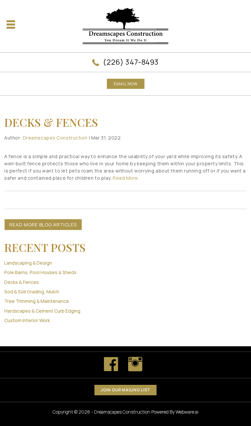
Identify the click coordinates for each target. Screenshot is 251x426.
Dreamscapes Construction (122, 412)
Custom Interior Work (27, 320)
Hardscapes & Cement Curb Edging (42, 311)
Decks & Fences (21, 282)
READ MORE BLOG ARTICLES (43, 224)
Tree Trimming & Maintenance (36, 301)
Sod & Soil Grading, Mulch (31, 291)
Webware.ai (187, 412)
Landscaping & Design (28, 263)
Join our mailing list (125, 390)
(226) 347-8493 (131, 62)
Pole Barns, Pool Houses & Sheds (40, 272)
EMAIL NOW (126, 84)
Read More (125, 178)
